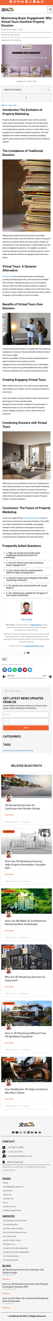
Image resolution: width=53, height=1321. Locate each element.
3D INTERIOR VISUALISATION (14, 1221)
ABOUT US (7, 1195)
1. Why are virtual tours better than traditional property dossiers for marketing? (22, 555)
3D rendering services (31, 518)
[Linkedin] (22, 1)
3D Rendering (15, 40)
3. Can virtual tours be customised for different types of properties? (24, 571)
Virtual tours (7, 276)
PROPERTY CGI (9, 1244)
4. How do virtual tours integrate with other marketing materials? (27, 579)
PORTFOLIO (8, 1191)
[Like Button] (4, 659)
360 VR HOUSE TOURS (12, 1240)
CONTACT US (8, 1199)
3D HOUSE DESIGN (10, 1225)
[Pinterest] (26, 1)
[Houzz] (38, 1)
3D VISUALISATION (10, 1260)
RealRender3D (36, 625)
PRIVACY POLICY (10, 1207)
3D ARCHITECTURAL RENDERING (16, 1252)
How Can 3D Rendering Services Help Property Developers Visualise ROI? (25, 865)
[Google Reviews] (42, 1)
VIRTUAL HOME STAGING (13, 1229)
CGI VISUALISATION (11, 1256)
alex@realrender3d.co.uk (34, 646)
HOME (5, 1183)
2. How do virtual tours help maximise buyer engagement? (24, 563)
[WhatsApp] (30, 1)
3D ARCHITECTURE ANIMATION (15, 1248)
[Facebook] (10, 1)
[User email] (28, 653)
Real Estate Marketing (24, 751)
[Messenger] (34, 1)
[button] (48, 90)
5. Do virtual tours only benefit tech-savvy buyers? (26, 586)
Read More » (9, 815)
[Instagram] (14, 1)
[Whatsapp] (25, 653)
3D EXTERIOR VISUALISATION (15, 1232)
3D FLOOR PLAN (9, 1236)
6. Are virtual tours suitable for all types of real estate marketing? (26, 594)
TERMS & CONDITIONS (12, 1211)
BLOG (5, 1203)
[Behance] (18, 1)
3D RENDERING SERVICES (13, 1187)
